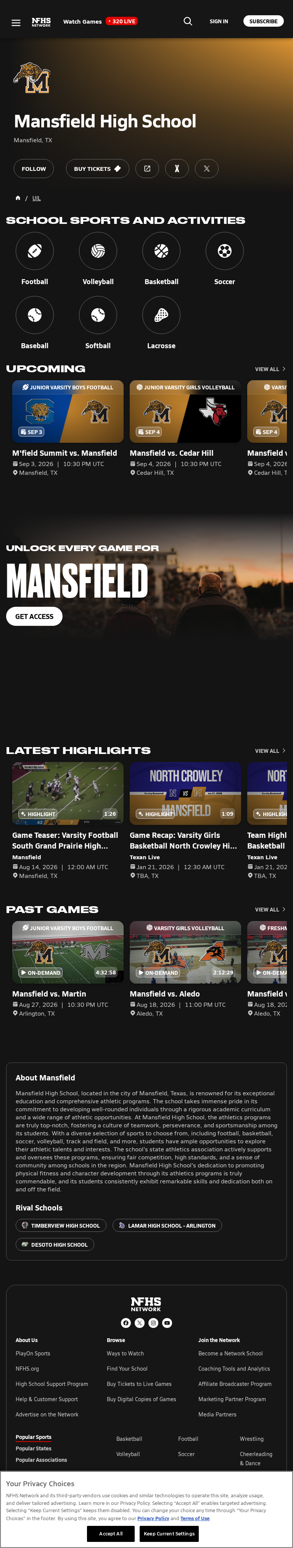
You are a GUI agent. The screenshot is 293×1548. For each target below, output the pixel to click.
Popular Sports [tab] (34, 1436)
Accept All (110, 1533)
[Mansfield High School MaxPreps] (177, 168)
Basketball (129, 1438)
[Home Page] (18, 198)
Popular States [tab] (34, 1448)
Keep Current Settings (169, 1533)
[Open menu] (16, 23)
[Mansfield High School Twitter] (207, 168)
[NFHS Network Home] (41, 22)
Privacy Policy (153, 1518)
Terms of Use (194, 1518)
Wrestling (252, 1438)
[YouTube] (167, 1323)
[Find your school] (188, 21)
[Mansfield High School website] (147, 168)
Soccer (186, 1454)
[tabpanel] (196, 1458)
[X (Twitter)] (140, 1323)
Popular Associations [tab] (41, 1459)
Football (188, 1438)
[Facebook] (126, 1323)
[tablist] (54, 1448)
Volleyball (128, 1454)
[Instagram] (153, 1323)
